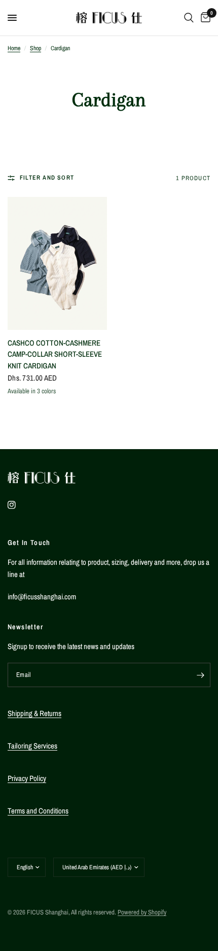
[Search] (188, 18)
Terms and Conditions (38, 810)
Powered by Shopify (142, 912)
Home (14, 48)
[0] (203, 18)
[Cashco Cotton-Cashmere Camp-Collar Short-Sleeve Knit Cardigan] (57, 263)
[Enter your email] (200, 675)
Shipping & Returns (34, 713)
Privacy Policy (27, 778)
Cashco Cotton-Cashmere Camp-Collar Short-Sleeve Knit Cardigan (55, 354)
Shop (35, 48)
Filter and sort (47, 178)
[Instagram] (19, 505)
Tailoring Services (32, 745)
